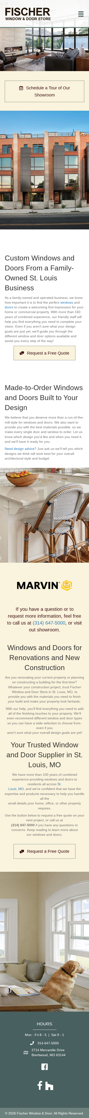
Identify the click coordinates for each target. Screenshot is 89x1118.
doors (9, 307)
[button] (44, 91)
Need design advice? (20, 449)
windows (66, 302)
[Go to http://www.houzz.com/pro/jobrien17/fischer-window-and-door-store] (49, 1086)
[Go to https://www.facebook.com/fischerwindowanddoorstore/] (40, 1086)
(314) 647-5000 (49, 622)
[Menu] (81, 14)
